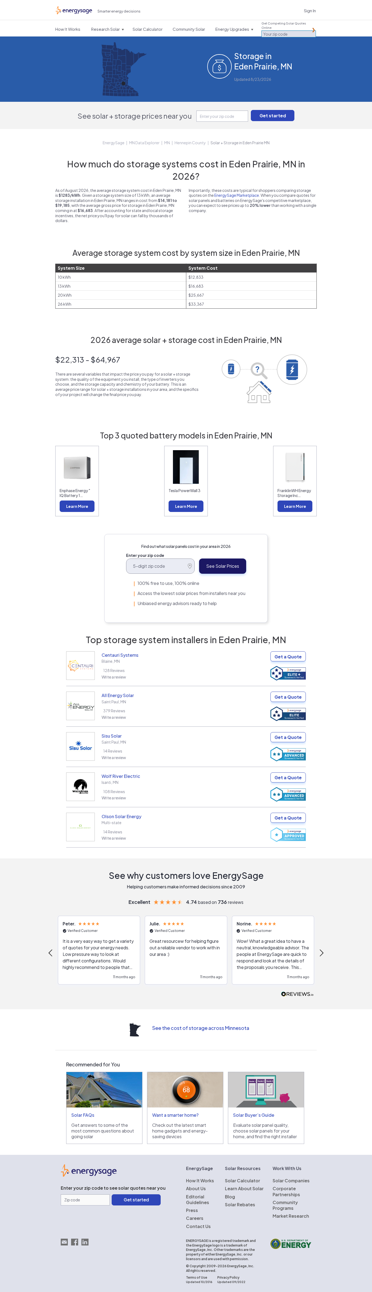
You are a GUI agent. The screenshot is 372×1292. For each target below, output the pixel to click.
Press (192, 1210)
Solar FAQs (82, 1115)
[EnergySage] (89, 1175)
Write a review (114, 676)
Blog (230, 1196)
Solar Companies (291, 1180)
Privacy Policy (228, 1277)
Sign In (310, 10)
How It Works (200, 1180)
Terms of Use (196, 1277)
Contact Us (198, 1226)
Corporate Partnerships (286, 1191)
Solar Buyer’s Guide (253, 1115)
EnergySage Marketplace (236, 195)
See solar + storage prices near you (135, 115)
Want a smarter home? (175, 1115)
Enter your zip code (145, 555)
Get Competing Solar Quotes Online (283, 25)
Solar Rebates (240, 1204)
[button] (51, 953)
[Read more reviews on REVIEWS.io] (297, 994)
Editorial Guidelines (197, 1199)
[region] (186, 953)
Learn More (77, 506)
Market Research (291, 1216)
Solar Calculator (242, 1180)
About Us (196, 1188)
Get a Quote (288, 656)
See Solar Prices (222, 566)
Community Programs (285, 1205)
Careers (194, 1218)
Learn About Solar (244, 1188)
